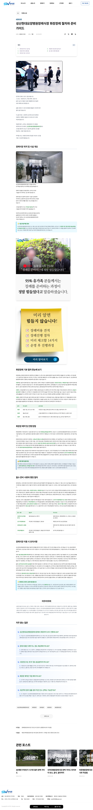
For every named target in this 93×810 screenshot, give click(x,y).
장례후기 (42, 3)
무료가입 (46, 806)
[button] (77, 759)
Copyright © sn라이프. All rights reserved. (10, 806)
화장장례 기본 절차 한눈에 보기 (55, 48)
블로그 (70, 3)
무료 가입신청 (85, 3)
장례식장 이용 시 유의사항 (25, 53)
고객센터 (61, 3)
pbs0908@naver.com (56, 799)
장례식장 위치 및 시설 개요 (25, 48)
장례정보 (52, 3)
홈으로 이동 (58, 806)
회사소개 (23, 3)
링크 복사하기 (39, 34)
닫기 (74, 45)
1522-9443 (26, 799)
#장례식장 (19, 19)
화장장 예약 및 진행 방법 (24, 51)
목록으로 (46, 716)
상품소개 (32, 3)
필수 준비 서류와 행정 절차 (54, 51)
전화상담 (35, 806)
